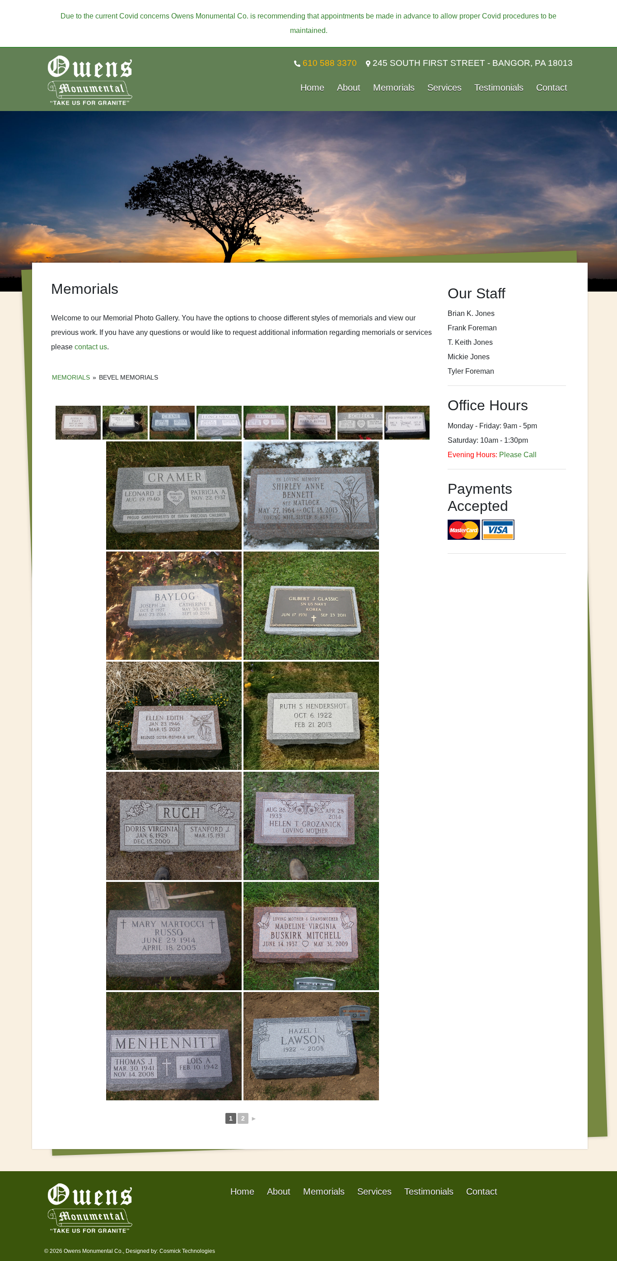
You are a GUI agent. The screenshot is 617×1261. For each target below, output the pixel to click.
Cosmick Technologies (187, 1251)
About (348, 88)
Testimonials (499, 88)
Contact (551, 88)
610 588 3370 (328, 63)
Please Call (518, 455)
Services (444, 88)
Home (312, 88)
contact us (91, 347)
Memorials (394, 88)
